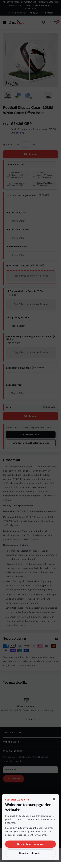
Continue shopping (30, 853)
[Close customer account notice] (30, 431)
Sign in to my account (30, 844)
